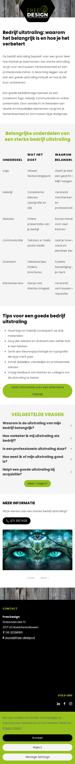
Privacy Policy (12, 728)
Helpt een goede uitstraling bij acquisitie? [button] (29, 472)
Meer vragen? (38, 483)
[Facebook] (64, 703)
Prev (31, 578)
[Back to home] (37, 8)
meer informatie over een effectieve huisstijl (37, 390)
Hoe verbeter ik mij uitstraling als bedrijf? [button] (31, 438)
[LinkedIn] (58, 703)
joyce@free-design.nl (20, 638)
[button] (4, 8)
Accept (37, 738)
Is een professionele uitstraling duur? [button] (35, 449)
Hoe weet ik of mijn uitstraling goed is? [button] (33, 459)
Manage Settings (37, 757)
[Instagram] (70, 703)
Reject (37, 747)
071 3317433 (18, 521)
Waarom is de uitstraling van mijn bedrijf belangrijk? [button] (32, 425)
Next (43, 578)
